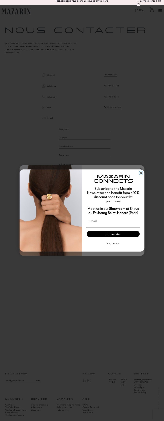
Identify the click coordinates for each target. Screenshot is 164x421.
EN (138, 4)
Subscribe (113, 234)
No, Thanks (113, 243)
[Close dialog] (141, 173)
